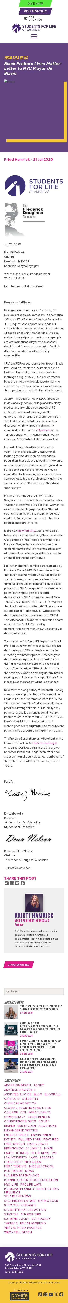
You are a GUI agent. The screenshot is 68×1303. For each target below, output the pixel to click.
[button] (34, 37)
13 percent (44, 430)
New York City (26, 530)
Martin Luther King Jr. (44, 743)
